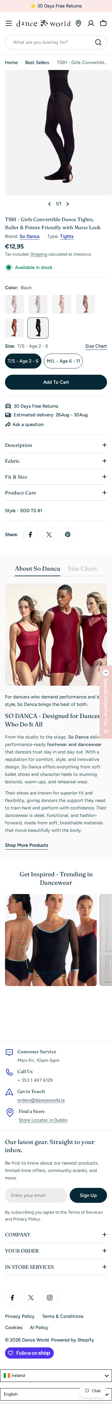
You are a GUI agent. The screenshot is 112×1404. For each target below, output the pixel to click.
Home (11, 62)
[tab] (37, 570)
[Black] (38, 328)
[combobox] (56, 42)
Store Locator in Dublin (43, 1120)
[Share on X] (49, 534)
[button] (106, 702)
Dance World (35, 1340)
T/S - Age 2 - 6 (23, 361)
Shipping (38, 254)
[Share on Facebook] (30, 534)
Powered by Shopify (72, 1340)
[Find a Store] (78, 23)
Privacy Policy (20, 1316)
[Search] (98, 42)
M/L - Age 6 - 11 (63, 361)
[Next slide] (67, 204)
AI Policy (39, 1327)
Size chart (96, 346)
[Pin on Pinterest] (67, 534)
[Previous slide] (49, 204)
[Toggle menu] (8, 23)
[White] (38, 304)
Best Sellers (37, 62)
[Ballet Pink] (61, 304)
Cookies (13, 1327)
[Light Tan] (85, 304)
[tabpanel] (56, 717)
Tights (66, 236)
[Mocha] (14, 328)
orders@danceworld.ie (41, 1100)
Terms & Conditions (62, 1316)
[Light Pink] (14, 304)
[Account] (91, 23)
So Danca (30, 236)
